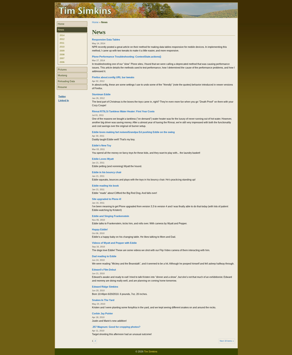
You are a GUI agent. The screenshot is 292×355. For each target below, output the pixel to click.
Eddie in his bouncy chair (106, 172)
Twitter (62, 96)
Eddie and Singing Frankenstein (110, 216)
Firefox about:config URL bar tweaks (113, 77)
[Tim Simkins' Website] (85, 11)
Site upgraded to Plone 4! (106, 199)
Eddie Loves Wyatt (103, 159)
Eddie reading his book (105, 185)
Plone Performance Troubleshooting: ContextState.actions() (126, 56)
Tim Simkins (150, 351)
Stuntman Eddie (101, 94)
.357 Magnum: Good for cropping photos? (116, 327)
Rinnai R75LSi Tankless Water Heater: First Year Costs (123, 111)
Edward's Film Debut (104, 269)
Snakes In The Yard (103, 300)
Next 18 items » (227, 341)
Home (95, 22)
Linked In (63, 100)
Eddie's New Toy (101, 145)
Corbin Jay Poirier (102, 313)
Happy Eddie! (100, 229)
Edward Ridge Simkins (105, 286)
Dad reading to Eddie (104, 256)
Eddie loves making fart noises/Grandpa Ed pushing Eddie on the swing (133, 132)
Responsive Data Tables (106, 39)
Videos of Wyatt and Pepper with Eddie (114, 243)
